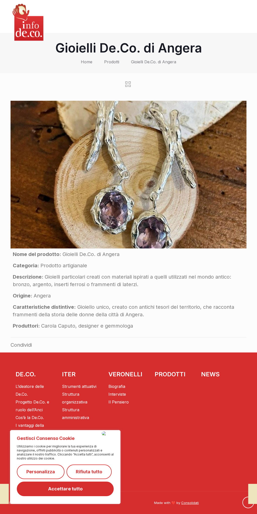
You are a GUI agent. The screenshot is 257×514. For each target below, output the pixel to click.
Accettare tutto (65, 488)
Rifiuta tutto (89, 471)
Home (86, 61)
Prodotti (111, 61)
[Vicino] (110, 433)
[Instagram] (223, 503)
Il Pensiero (118, 401)
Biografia (116, 386)
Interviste (117, 394)
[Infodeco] (28, 22)
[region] (65, 467)
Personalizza (40, 471)
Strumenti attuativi (79, 386)
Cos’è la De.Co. (30, 417)
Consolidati (190, 503)
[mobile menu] (239, 16)
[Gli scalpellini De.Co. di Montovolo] (252, 494)
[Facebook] (233, 503)
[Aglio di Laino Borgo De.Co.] (4, 494)
